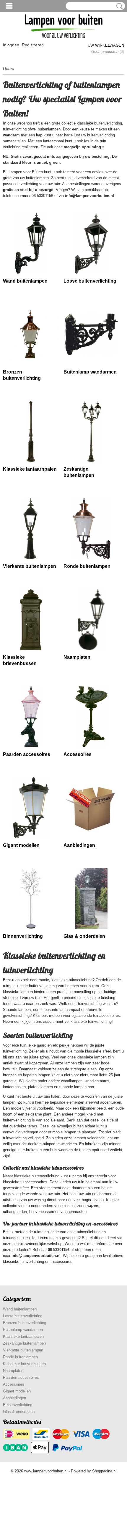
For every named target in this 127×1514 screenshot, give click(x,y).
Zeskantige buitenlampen (24, 1343)
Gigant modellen (21, 845)
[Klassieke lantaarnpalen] (30, 431)
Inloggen (11, 44)
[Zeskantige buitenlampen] (91, 431)
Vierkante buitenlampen (29, 566)
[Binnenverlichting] (30, 898)
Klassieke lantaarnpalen (30, 469)
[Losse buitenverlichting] (91, 243)
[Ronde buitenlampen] (91, 528)
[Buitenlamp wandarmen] (91, 334)
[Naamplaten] (91, 619)
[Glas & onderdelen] (91, 898)
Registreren (33, 44)
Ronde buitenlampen (87, 566)
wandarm (11, 135)
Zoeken (118, 6)
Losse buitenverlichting (90, 280)
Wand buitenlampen (25, 280)
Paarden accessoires (26, 754)
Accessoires (78, 754)
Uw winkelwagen (106, 45)
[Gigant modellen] (30, 807)
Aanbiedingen (79, 845)
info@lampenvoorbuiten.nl (89, 195)
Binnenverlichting (23, 936)
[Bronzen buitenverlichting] (30, 334)
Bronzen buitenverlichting (24, 1323)
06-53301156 (58, 1249)
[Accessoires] (91, 716)
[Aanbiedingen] (91, 807)
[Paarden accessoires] (30, 716)
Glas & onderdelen (84, 936)
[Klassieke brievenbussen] (30, 619)
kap (39, 135)
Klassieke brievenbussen (24, 1364)
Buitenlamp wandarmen (90, 371)
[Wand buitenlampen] (30, 243)
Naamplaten (77, 657)
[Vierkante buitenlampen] (30, 528)
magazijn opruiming (82, 147)
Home (8, 68)
